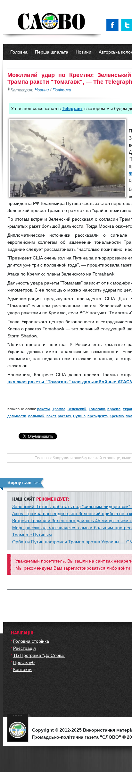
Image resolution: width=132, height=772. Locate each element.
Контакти (22, 669)
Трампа (58, 409)
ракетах (64, 416)
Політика (62, 90)
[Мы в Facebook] (113, 25)
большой (36, 416)
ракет (51, 416)
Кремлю (117, 416)
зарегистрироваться (84, 568)
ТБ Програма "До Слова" (39, 655)
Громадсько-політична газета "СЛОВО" (52, 21)
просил (113, 409)
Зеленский (77, 409)
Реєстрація (24, 648)
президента (97, 416)
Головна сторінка (31, 641)
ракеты (43, 409)
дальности (16, 416)
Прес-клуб (24, 662)
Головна (19, 52)
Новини (83, 52)
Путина (79, 416)
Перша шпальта (51, 52)
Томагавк (97, 409)
